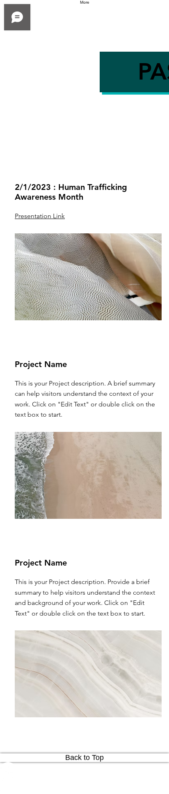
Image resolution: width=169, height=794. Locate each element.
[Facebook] (84, 770)
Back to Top (84, 757)
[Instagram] (84, 786)
